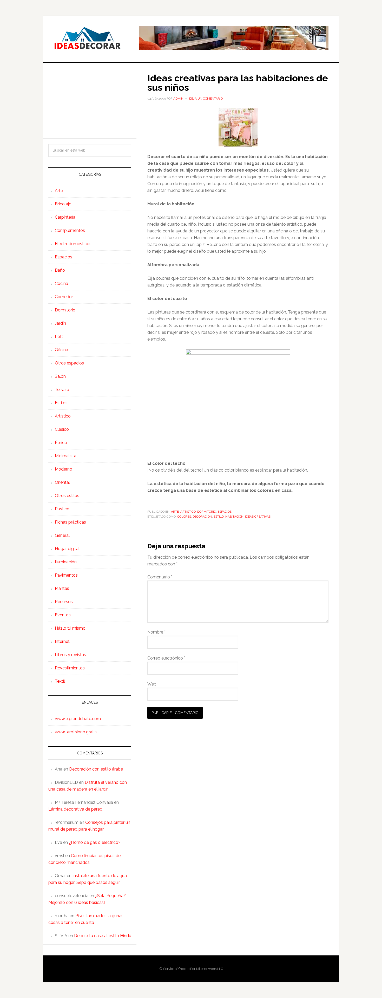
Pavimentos (66, 575)
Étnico (61, 442)
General (62, 535)
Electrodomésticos (73, 243)
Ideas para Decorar (87, 38)
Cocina (61, 283)
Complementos (70, 230)
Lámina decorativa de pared (75, 809)
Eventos (63, 614)
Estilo (219, 516)
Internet (62, 641)
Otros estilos (67, 495)
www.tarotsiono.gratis (76, 731)
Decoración (202, 516)
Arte (175, 511)
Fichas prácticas (70, 522)
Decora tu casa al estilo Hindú (102, 935)
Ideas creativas (258, 516)
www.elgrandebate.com (78, 718)
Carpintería (65, 217)
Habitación (234, 516)
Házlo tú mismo (70, 628)
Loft (59, 336)
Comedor (64, 296)
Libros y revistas (70, 654)
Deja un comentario (206, 98)
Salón (60, 376)
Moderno (63, 469)
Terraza (62, 389)
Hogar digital (67, 548)
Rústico (62, 508)
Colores (184, 516)
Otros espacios (69, 363)
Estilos (61, 402)
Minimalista (65, 455)
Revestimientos (70, 668)
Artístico (188, 511)
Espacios (225, 511)
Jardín (60, 323)
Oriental (62, 482)
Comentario (159, 577)
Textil (60, 681)
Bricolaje (63, 203)
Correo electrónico (166, 658)
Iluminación (66, 561)
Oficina (61, 349)
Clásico (62, 429)
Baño (60, 270)
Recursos (64, 601)
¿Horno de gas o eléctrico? (95, 842)
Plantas (62, 588)
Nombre (156, 632)
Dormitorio (206, 511)
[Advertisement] (89, 100)
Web (151, 684)
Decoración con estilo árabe (96, 769)
